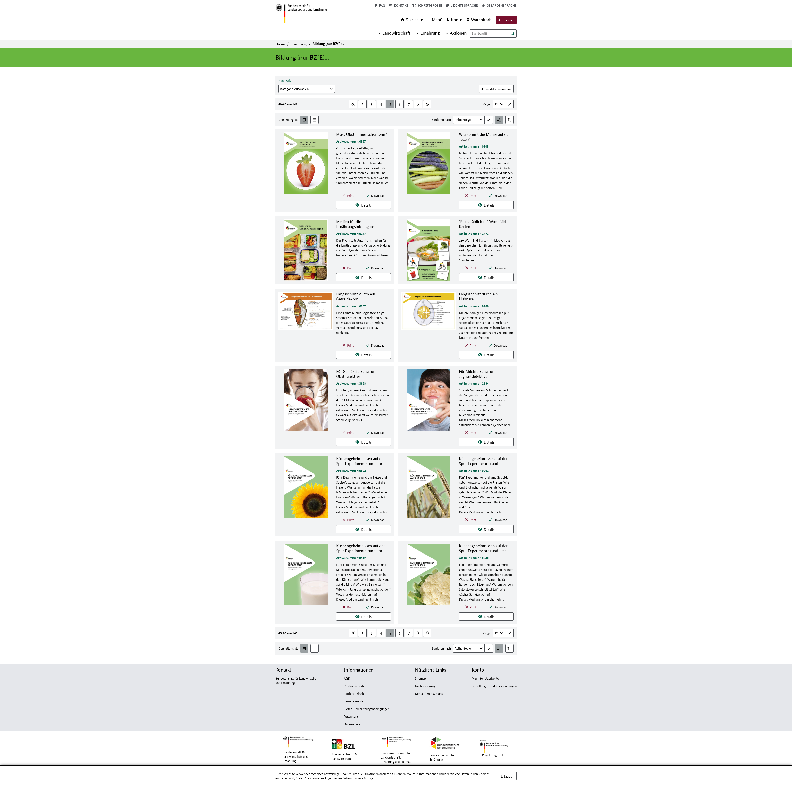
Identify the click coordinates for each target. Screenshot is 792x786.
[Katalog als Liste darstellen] (314, 120)
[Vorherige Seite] (362, 104)
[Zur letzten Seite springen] (427, 104)
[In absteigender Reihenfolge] (509, 120)
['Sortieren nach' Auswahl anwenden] (489, 120)
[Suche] (512, 33)
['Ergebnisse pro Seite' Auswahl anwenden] (509, 104)
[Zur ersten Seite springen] (353, 104)
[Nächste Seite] (418, 104)
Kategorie (284, 80)
